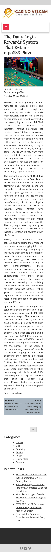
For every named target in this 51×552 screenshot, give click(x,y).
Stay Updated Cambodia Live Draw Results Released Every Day (30, 517)
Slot (18, 445)
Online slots (22, 458)
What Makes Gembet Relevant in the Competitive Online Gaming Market (31, 478)
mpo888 (19, 92)
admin (18, 393)
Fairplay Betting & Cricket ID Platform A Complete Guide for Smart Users (31, 488)
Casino (18, 88)
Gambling (21, 449)
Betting (19, 452)
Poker (19, 455)
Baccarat (20, 462)
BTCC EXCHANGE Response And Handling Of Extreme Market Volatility (30, 507)
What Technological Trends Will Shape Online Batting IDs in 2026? (31, 497)
